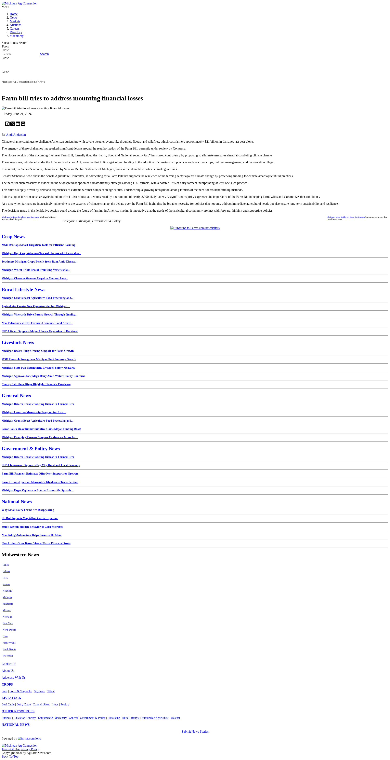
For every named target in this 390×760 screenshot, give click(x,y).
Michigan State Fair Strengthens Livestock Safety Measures (38, 367)
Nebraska (7, 616)
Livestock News (18, 342)
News (13, 17)
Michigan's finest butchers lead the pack (20, 217)
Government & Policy (92, 717)
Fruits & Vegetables (21, 691)
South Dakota (9, 649)
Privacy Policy (30, 749)
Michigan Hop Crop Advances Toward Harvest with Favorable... (41, 253)
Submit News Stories (195, 731)
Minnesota (8, 603)
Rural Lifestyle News (23, 289)
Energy (31, 717)
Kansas (6, 584)
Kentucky (7, 590)
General (73, 717)
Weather (175, 717)
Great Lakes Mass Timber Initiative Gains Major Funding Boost (41, 429)
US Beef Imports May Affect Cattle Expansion (30, 518)
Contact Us (9, 663)
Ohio (5, 636)
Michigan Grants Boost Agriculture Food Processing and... (38, 297)
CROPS (7, 684)
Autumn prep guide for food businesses (346, 217)
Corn (4, 691)
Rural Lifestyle (131, 717)
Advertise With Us (13, 677)
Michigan (7, 597)
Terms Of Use (11, 749)
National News (17, 501)
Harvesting (114, 717)
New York (8, 623)
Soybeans (39, 691)
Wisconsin (8, 655)
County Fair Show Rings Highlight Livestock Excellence (36, 384)
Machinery (17, 36)
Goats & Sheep (41, 704)
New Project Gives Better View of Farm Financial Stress (36, 543)
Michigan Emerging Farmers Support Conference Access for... (40, 437)
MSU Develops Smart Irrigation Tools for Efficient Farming (38, 245)
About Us (8, 670)
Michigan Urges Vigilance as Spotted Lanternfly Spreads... (38, 490)
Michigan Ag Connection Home (19, 81)
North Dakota (9, 629)
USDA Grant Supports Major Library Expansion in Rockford (40, 331)
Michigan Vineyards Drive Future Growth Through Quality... (39, 314)
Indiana (6, 571)
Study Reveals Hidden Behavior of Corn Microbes (32, 526)
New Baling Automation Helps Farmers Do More (32, 535)
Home (14, 14)
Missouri (7, 610)
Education (19, 717)
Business (6, 717)
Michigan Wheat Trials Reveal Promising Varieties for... (36, 269)
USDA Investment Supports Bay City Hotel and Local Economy (41, 465)
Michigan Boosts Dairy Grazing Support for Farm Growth (38, 350)
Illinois (6, 564)
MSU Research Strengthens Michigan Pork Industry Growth (39, 359)
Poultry (65, 704)
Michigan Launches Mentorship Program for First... (34, 412)
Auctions (15, 25)
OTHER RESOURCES (18, 711)
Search (44, 54)
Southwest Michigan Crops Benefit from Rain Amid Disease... (39, 261)
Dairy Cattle (24, 704)
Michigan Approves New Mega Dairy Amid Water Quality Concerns (43, 376)
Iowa (5, 577)
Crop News (13, 236)
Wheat (51, 691)
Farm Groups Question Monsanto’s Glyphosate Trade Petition (40, 482)
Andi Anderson (16, 134)
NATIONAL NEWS (16, 724)
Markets (15, 21)
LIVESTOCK (11, 698)
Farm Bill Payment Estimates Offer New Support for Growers (40, 473)
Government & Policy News (31, 448)
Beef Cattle (8, 704)
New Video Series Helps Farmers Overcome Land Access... (37, 323)
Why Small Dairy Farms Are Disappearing (28, 509)
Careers (15, 28)
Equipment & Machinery (52, 717)
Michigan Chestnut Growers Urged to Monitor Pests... (35, 278)
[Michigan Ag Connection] (19, 3)
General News (16, 395)
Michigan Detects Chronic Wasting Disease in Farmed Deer (38, 404)
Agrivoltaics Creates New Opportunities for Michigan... (36, 306)
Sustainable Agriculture (155, 717)
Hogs (55, 704)
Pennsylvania (9, 642)
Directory (16, 32)
